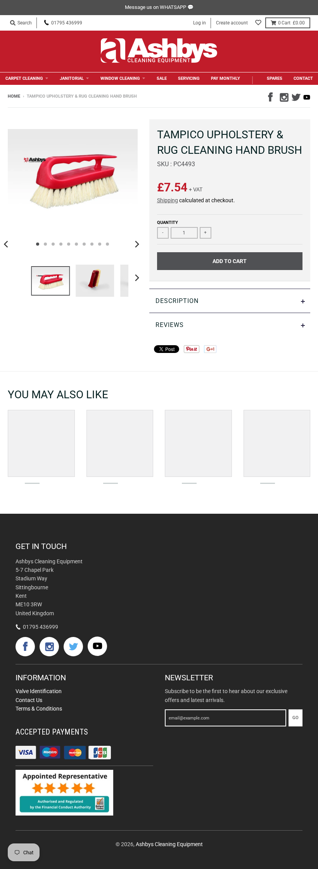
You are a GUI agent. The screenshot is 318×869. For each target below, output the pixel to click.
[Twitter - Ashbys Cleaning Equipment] (295, 96)
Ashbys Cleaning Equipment (169, 844)
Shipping (167, 200)
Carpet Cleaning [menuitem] (24, 78)
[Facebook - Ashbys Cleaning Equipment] (271, 96)
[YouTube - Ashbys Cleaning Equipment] (306, 97)
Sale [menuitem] (162, 78)
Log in (199, 23)
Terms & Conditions (39, 709)
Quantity (167, 222)
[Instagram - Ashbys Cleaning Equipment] (283, 96)
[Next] (136, 244)
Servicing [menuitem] (189, 78)
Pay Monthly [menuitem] (225, 78)
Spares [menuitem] (274, 78)
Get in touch (41, 546)
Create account (232, 23)
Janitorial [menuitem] (72, 78)
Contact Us (29, 700)
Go (295, 717)
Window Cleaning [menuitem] (120, 78)
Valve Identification (39, 691)
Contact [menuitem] (303, 78)
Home (14, 96)
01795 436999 (66, 23)
